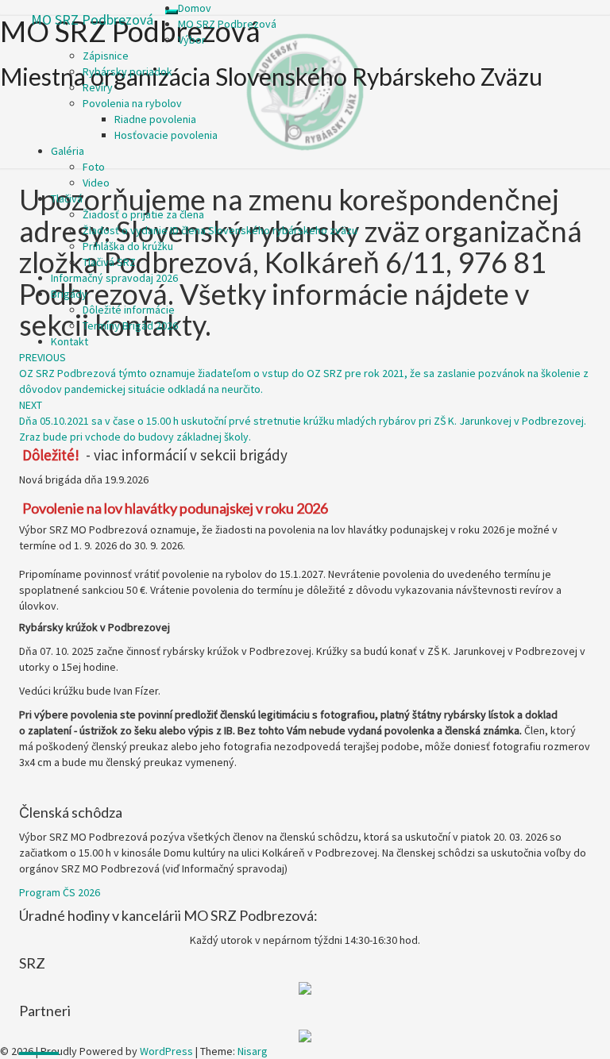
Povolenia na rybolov (132, 103)
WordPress (166, 1051)
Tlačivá (67, 198)
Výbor (192, 40)
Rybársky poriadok (127, 71)
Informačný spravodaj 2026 (114, 278)
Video (96, 182)
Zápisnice (106, 55)
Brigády (69, 294)
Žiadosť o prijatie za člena (143, 214)
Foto (94, 167)
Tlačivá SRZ (109, 262)
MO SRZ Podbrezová (92, 19)
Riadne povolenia (155, 119)
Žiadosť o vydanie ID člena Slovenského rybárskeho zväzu (220, 230)
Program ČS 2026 (59, 892)
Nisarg (252, 1051)
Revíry (98, 87)
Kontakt (69, 341)
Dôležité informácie (129, 309)
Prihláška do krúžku (128, 246)
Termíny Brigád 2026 (130, 325)
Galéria (67, 151)
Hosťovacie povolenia (166, 135)
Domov (194, 8)
